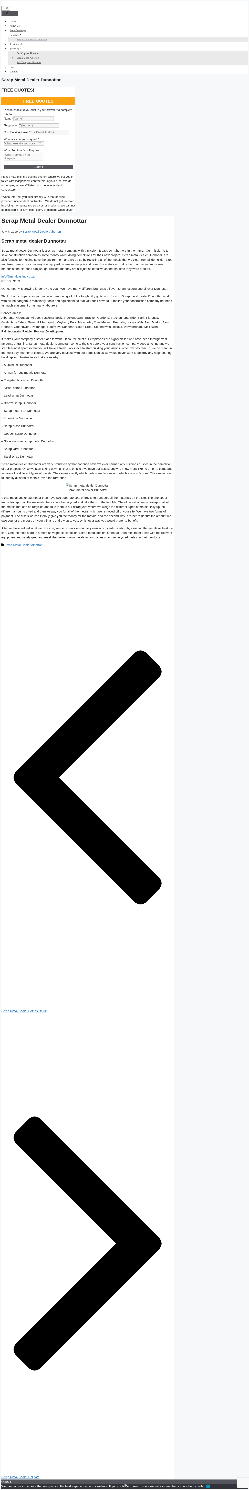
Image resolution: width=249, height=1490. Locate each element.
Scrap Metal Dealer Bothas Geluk (24, 1011)
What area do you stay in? (21, 139)
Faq (12, 67)
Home (13, 21)
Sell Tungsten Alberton (29, 62)
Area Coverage (18, 30)
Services (14, 48)
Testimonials (16, 44)
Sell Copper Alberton (28, 53)
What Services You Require (22, 150)
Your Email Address (16, 132)
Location (14, 35)
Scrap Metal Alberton (28, 57)
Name (8, 118)
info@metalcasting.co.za (18, 276)
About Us (15, 25)
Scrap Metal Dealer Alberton (32, 39)
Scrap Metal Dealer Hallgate (20, 1477)
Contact (14, 71)
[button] (126, 1486)
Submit (38, 167)
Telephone (11, 125)
